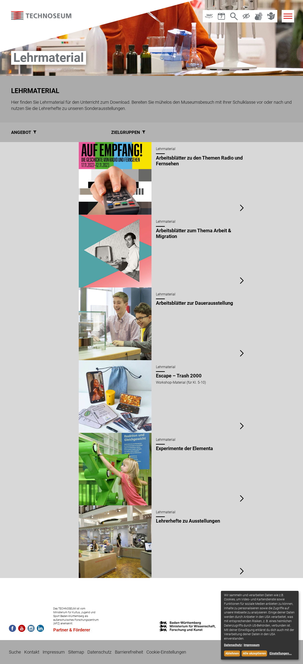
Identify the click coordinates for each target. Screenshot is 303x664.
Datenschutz (99, 652)
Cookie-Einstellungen (166, 652)
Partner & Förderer (71, 630)
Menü (288, 16)
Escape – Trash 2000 (179, 376)
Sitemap (76, 652)
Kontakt (31, 652)
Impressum (54, 652)
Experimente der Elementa (184, 448)
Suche (15, 652)
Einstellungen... (281, 653)
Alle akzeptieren (254, 653)
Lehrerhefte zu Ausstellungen (188, 521)
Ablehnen (232, 653)
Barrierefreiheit (129, 652)
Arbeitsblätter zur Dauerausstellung (194, 303)
